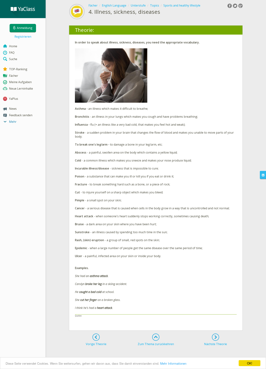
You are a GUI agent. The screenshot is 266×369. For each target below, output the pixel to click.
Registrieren (22, 36)
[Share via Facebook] (229, 6)
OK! (249, 363)
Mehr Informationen (173, 363)
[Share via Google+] (240, 6)
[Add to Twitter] (235, 6)
